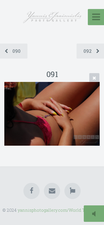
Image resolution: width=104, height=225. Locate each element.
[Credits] (72, 191)
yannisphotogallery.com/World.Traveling (60, 210)
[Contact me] (52, 191)
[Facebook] (31, 191)
